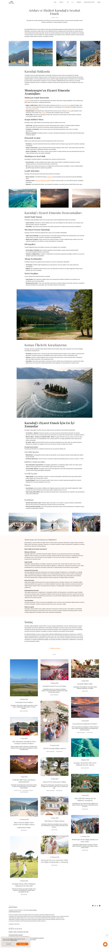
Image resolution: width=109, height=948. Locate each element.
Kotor (69, 111)
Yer (68, 2)
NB (11, 928)
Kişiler (98, 2)
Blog (73, 2)
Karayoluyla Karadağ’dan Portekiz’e (85, 724)
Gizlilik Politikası (13, 940)
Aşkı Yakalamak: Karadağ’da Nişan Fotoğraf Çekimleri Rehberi (24, 742)
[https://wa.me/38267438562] (97, 905)
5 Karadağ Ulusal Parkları (24, 702)
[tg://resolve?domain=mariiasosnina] (99, 905)
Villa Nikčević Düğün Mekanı (54, 821)
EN (9, 928)
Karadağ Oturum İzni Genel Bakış (54, 686)
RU (21, 928)
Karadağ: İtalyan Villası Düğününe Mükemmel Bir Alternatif (24, 885)
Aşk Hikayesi (20, 931)
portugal (90, 732)
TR (15, 928)
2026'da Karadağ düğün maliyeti (54, 748)
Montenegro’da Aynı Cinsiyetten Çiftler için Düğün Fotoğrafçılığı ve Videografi (54, 861)
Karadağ (27, 100)
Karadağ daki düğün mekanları (16, 935)
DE (17, 928)
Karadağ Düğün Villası (85, 684)
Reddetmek (8, 944)
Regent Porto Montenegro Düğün (54, 782)
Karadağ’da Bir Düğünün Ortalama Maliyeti (18, 936)
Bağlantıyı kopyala (55, 648)
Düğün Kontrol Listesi (89, 2)
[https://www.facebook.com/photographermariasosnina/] (93, 905)
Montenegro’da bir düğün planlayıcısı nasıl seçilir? (85, 840)
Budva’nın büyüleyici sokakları (43, 180)
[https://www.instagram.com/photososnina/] (95, 905)
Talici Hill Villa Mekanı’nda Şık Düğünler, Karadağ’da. (85, 799)
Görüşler (79, 2)
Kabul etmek (22, 944)
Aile (24, 931)
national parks (28, 790)
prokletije (17, 790)
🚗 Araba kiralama (13, 907)
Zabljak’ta (49, 177)
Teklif (27, 931)
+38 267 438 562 (33, 910)
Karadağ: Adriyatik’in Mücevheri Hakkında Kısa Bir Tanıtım (85, 764)
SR (19, 928)
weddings (85, 691)
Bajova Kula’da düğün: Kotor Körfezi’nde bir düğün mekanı (23, 823)
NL (13, 928)
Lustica (43, 112)
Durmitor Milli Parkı (65, 105)
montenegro (24, 711)
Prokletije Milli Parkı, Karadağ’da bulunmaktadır (24, 781)
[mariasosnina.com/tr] (11, 2)
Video (55, 2)
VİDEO (14, 931)
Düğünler (11, 931)
